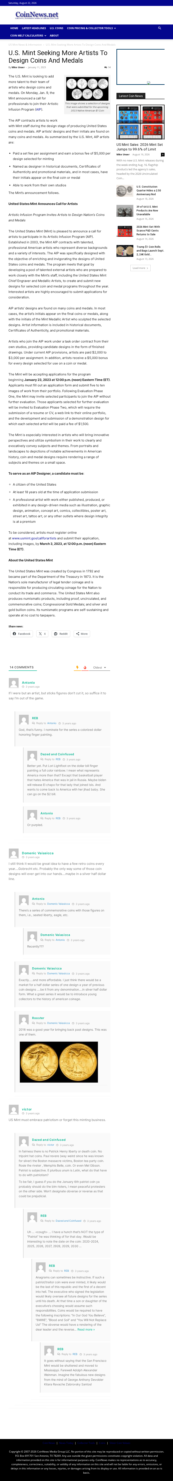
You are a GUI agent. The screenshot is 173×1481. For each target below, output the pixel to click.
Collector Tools (86, 1443)
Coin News (49, 1443)
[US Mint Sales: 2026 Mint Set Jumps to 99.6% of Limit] (140, 122)
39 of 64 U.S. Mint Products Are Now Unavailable (147, 210)
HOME (14, 28)
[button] (159, 28)
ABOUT (54, 35)
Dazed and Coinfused (68, 1220)
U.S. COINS (56, 28)
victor (50, 1144)
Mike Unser (18, 67)
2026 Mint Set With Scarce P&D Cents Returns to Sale (148, 230)
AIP (38, 109)
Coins (102, 1443)
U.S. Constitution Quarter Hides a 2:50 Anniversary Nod (149, 190)
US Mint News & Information (25, 44)
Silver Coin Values (119, 1443)
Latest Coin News (131, 96)
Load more (139, 268)
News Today (66, 1443)
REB (58, 759)
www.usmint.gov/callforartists (34, 538)
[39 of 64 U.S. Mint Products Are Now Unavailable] (124, 211)
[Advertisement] (115, 15)
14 (109, 67)
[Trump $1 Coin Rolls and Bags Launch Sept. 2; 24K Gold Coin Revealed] (124, 251)
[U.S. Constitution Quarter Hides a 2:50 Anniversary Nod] (124, 191)
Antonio (51, 723)
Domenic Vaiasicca (58, 903)
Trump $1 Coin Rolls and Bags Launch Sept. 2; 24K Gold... (150, 250)
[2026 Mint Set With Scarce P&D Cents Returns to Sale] (124, 231)
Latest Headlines (34, 28)
